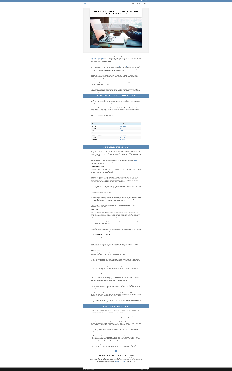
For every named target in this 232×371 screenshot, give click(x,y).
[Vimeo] (146, 1)
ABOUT (133, 3)
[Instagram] (144, 369)
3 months (121, 128)
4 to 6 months (122, 133)
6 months (121, 130)
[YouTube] (143, 1)
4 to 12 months (122, 135)
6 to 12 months (122, 126)
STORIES (138, 3)
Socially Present (87, 369)
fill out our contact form (120, 361)
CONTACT (144, 3)
